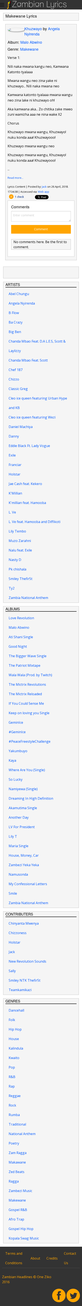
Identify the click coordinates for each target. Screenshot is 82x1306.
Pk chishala (17, 569)
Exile (12, 455)
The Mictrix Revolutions (27, 684)
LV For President (22, 827)
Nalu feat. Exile (20, 550)
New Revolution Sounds (27, 961)
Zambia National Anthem (28, 597)
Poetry (14, 1143)
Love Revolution (21, 618)
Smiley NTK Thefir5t (24, 980)
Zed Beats (16, 1171)
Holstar (14, 474)
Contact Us (70, 1258)
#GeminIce (17, 732)
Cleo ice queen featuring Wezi (32, 417)
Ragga (14, 1181)
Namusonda (18, 874)
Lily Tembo (17, 531)
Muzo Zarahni (20, 540)
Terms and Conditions (13, 1258)
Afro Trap (16, 1219)
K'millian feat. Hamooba (27, 502)
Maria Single (18, 846)
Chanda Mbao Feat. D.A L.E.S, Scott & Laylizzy (37, 346)
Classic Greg (18, 388)
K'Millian (15, 493)
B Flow (14, 312)
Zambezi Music (20, 1190)
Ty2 (12, 588)
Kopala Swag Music (24, 1238)
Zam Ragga (17, 1152)
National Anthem (22, 1133)
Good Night (18, 646)
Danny (14, 436)
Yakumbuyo (18, 751)
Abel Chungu (19, 293)
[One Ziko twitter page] (73, 1295)
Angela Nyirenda (22, 303)
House (14, 1038)
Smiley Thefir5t (20, 578)
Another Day (19, 817)
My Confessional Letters (28, 884)
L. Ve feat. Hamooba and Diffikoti (34, 521)
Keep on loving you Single (29, 713)
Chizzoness (17, 933)
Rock (12, 1105)
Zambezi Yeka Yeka (24, 865)
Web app (43, 192)
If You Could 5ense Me (26, 703)
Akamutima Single (23, 808)
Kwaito (14, 1057)
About (35, 1258)
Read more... (15, 178)
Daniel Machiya (21, 426)
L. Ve (12, 512)
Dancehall (16, 1010)
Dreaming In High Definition (31, 798)
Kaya (12, 760)
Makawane (17, 1162)
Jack (44, 186)
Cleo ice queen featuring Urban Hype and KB (38, 403)
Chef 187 (15, 369)
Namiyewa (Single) (23, 789)
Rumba (14, 1114)
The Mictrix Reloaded (25, 694)
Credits (52, 1258)
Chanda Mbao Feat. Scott (28, 360)
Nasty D (15, 559)
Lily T (13, 836)
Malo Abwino (31, 42)
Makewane (29, 49)
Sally (12, 971)
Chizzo (14, 379)
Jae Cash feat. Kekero (25, 483)
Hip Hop (15, 1029)
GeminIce (16, 722)
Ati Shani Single (21, 637)
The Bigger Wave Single (27, 656)
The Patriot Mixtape (24, 665)
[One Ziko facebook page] (59, 1295)
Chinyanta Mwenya (24, 923)
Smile (13, 893)
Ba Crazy (15, 322)
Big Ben (15, 331)
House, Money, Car (24, 855)
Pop (12, 1067)
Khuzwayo (33, 28)
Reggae (15, 1095)
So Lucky (15, 779)
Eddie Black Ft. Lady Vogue (29, 445)
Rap (12, 1086)
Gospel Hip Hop (21, 1228)
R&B (12, 1076)
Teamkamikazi (20, 990)
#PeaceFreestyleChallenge (29, 741)
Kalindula (16, 1048)
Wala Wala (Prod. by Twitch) (30, 675)
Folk (12, 1019)
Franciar (15, 464)
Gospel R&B (18, 1209)
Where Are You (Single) (27, 770)
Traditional (17, 1124)
